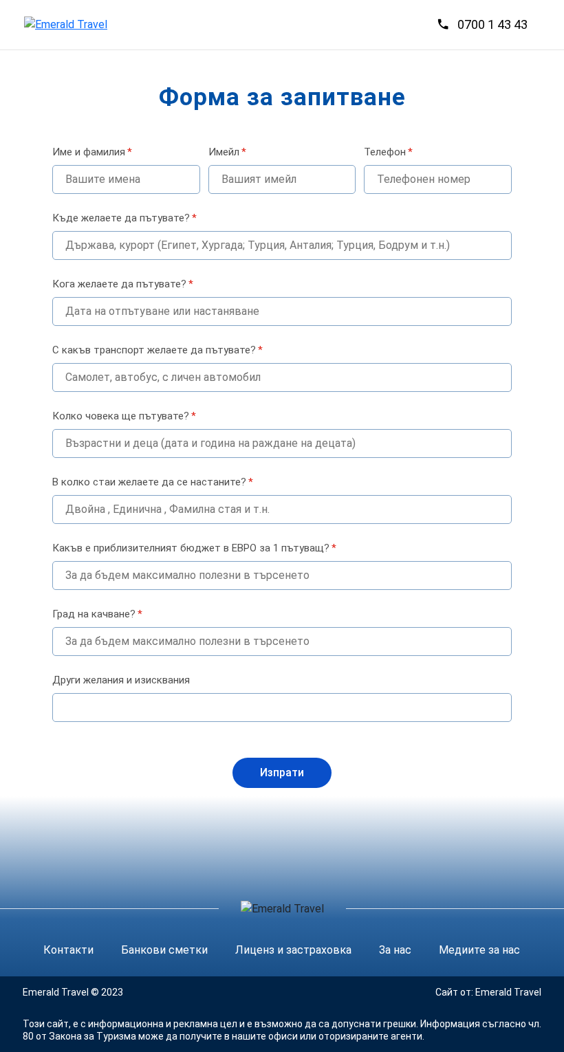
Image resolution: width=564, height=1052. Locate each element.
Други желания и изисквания (121, 680)
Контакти (68, 949)
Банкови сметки (164, 949)
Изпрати (282, 772)
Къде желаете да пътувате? (124, 218)
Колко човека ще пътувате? (124, 416)
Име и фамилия (92, 152)
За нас (395, 949)
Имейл (227, 152)
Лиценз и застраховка (293, 949)
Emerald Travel (508, 992)
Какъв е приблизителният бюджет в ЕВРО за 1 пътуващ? (194, 548)
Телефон (388, 152)
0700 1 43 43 (492, 24)
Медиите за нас (479, 949)
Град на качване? (97, 614)
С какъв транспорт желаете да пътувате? (157, 350)
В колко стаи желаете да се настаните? (152, 482)
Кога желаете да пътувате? (122, 284)
